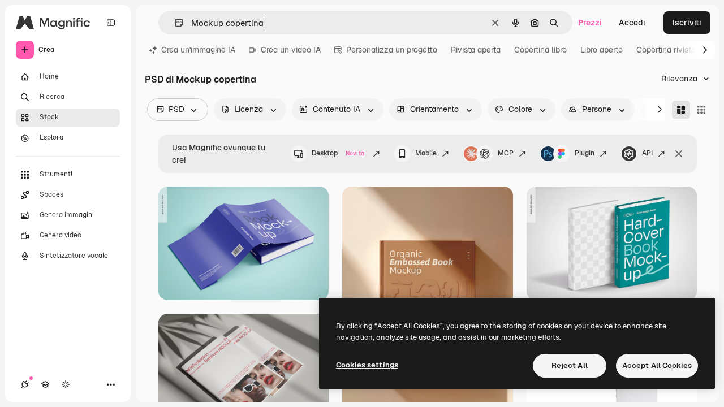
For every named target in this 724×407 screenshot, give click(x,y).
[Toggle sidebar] (111, 23)
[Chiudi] (678, 153)
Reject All (569, 365)
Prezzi (590, 23)
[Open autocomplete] (174, 23)
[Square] (701, 110)
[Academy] (45, 384)
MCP (506, 153)
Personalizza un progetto (391, 50)
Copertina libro (540, 50)
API (647, 153)
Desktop (338, 153)
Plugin (584, 153)
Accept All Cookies (657, 365)
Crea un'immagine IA (198, 50)
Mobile (426, 153)
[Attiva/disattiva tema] (66, 384)
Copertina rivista (666, 50)
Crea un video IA (291, 50)
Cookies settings (367, 365)
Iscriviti (687, 23)
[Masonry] (681, 110)
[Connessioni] (25, 384)
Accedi (632, 23)
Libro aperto (601, 50)
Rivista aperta (476, 50)
